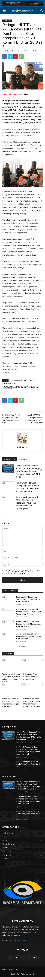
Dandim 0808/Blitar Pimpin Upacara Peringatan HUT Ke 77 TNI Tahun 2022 (34, 419)
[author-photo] (22, 444)
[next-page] (7, 514)
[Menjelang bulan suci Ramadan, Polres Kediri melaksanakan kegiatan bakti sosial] (12, 690)
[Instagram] (28, 957)
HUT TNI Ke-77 (29, 380)
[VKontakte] (34, 957)
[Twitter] (10, 56)
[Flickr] (22, 957)
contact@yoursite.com (20, 940)
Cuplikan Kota (7, 20)
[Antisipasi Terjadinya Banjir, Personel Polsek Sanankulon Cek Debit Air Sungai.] (8, 637)
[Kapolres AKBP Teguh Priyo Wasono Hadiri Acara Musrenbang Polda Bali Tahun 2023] (8, 600)
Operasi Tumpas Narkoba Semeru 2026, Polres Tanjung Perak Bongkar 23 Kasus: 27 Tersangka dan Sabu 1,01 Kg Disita (29, 471)
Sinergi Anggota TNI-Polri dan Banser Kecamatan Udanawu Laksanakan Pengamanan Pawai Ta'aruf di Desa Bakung (21, 386)
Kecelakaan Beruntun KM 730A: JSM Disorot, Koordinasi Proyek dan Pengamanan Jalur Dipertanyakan (27, 503)
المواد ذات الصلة (9, 459)
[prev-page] (3, 514)
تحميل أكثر (21, 646)
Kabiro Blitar (11, 51)
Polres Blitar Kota (9, 383)
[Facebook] (4, 56)
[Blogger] (10, 957)
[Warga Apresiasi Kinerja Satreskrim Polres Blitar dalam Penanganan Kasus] (12, 665)
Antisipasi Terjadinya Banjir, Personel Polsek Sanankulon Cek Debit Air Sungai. (28, 636)
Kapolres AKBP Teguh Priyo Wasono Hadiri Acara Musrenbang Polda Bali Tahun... (29, 599)
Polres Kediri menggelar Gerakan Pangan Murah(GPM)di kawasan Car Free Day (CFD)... (28, 624)
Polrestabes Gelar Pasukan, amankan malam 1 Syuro (30, 676)
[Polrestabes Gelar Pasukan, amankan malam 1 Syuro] (33, 665)
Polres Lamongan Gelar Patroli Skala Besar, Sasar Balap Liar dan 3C (29, 764)
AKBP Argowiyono (16, 380)
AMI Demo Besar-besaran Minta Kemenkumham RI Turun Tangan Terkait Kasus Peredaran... (28, 611)
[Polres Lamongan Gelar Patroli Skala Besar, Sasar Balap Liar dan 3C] (8, 765)
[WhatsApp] (21, 56)
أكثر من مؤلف (23, 459)
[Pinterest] (15, 56)
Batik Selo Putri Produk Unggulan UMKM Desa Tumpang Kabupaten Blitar (11, 419)
